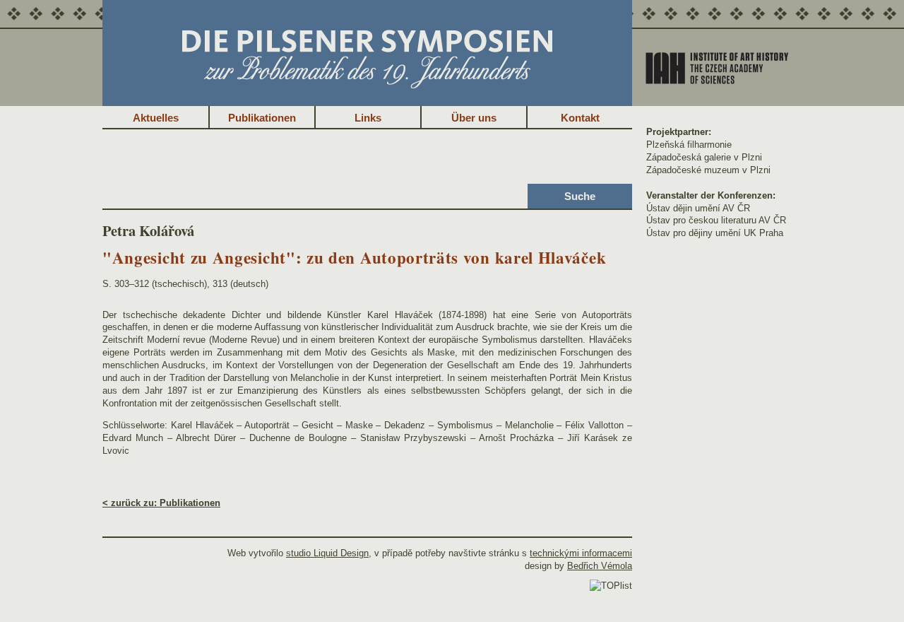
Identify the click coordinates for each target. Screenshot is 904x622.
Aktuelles (156, 118)
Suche (579, 196)
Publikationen (262, 118)
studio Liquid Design (327, 553)
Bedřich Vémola (599, 566)
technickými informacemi (581, 553)
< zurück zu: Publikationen (161, 503)
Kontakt (580, 118)
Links (368, 118)
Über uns (473, 118)
